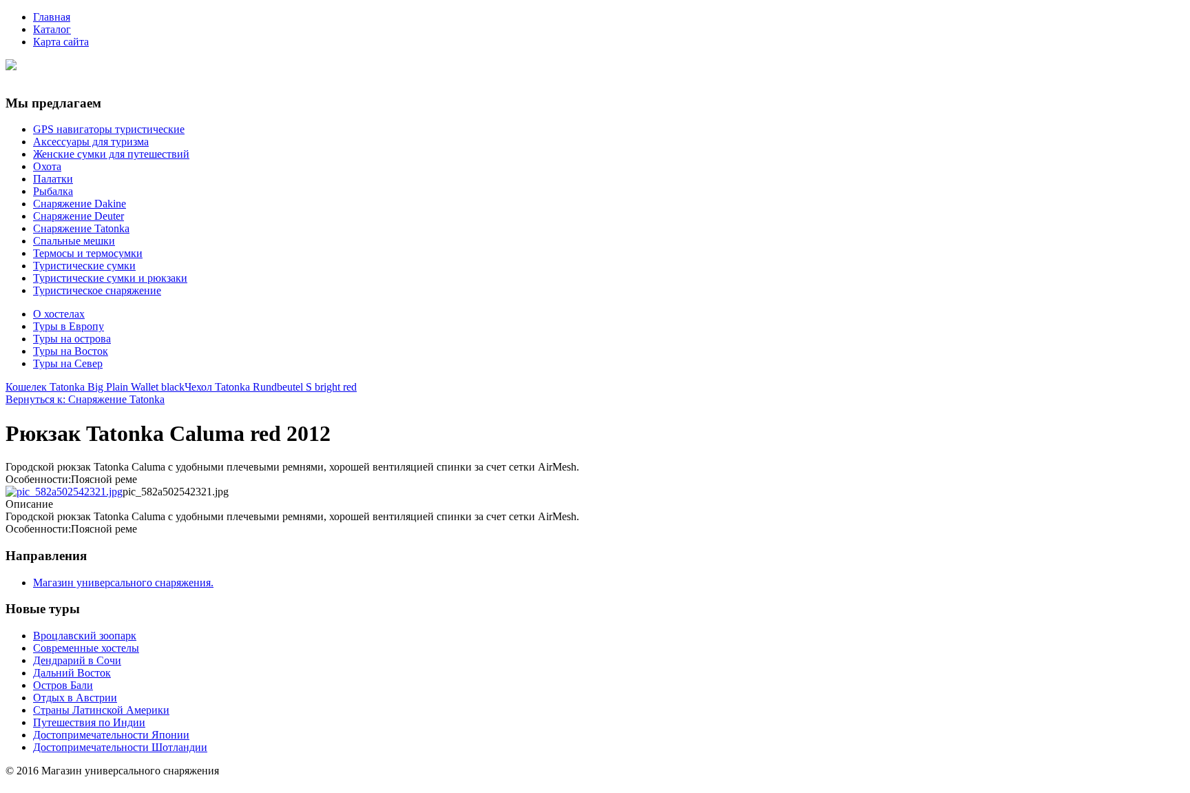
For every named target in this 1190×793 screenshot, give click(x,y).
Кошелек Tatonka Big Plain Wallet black (95, 387)
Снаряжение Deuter (78, 216)
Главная (51, 17)
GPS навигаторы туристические (109, 129)
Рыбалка (53, 191)
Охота (47, 166)
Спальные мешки (74, 241)
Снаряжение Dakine (79, 203)
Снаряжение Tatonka (81, 228)
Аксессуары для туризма (91, 141)
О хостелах (59, 314)
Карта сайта (61, 42)
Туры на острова (72, 338)
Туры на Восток (70, 351)
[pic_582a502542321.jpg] (64, 491)
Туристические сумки (84, 265)
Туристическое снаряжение (97, 290)
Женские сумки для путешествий (111, 154)
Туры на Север (68, 363)
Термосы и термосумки (88, 253)
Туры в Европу (68, 326)
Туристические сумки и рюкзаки (110, 278)
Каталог (52, 29)
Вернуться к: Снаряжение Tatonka (85, 399)
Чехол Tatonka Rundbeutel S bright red (271, 387)
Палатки (53, 179)
